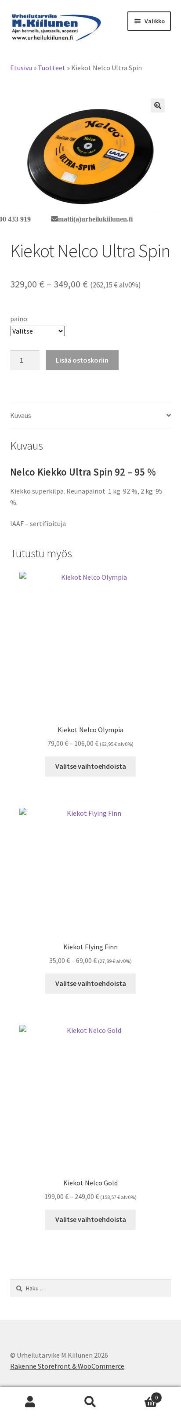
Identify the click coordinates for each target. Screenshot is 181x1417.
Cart (139, 1394)
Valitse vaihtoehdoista (90, 766)
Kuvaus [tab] (20, 415)
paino (18, 318)
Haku (90, 1402)
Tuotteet (51, 67)
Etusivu (21, 67)
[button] (158, 105)
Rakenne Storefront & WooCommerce (67, 1366)
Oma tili (30, 1402)
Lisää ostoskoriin (82, 360)
